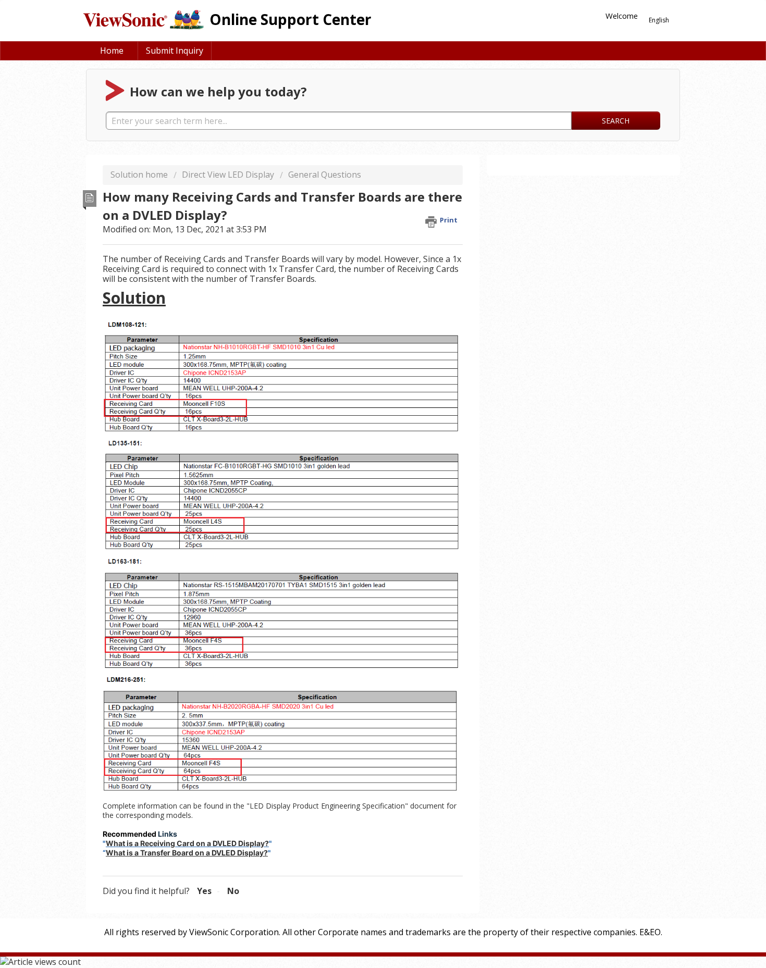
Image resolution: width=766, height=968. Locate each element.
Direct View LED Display (228, 174)
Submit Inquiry (174, 50)
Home (111, 50)
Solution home (140, 174)
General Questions (324, 174)
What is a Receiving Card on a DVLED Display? (187, 843)
